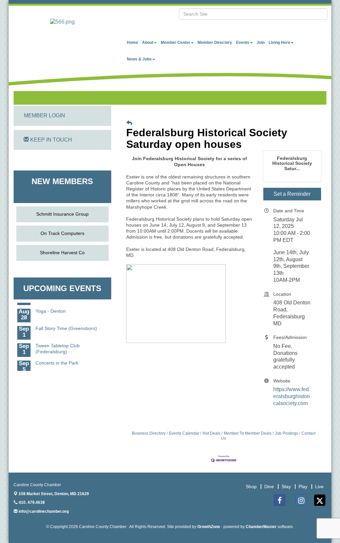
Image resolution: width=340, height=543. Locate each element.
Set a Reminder (292, 194)
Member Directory (215, 42)
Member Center (175, 42)
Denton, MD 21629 (54, 493)
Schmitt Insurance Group (62, 214)
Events (242, 42)
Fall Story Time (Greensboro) (66, 327)
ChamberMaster (261, 526)
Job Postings (286, 433)
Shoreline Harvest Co (62, 252)
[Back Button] (129, 123)
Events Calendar (184, 433)
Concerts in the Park (57, 361)
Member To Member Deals (248, 433)
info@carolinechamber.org (43, 511)
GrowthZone (208, 526)
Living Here (279, 42)
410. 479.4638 (31, 502)
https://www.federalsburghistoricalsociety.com (291, 396)
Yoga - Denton (51, 309)
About (147, 42)
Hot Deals (211, 433)
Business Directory (149, 433)
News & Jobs (139, 59)
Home (132, 42)
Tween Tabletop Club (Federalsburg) (58, 347)
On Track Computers (62, 233)
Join (261, 42)
